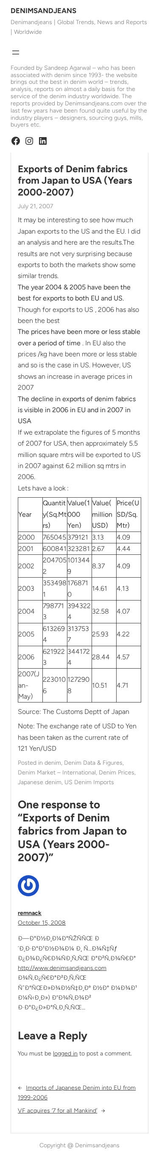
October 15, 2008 (42, 922)
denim (53, 762)
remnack (30, 913)
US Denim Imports (89, 782)
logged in (65, 1053)
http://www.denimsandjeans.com (62, 968)
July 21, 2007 (35, 206)
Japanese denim (39, 782)
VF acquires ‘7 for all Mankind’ (57, 1110)
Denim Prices (116, 772)
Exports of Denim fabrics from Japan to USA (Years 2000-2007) (75, 180)
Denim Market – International (57, 772)
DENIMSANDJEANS (43, 10)
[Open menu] (16, 52)
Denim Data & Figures (93, 762)
